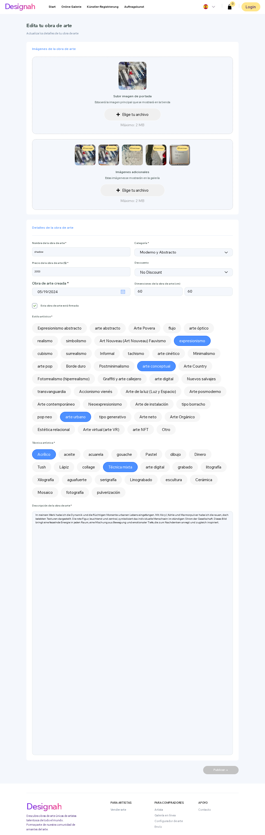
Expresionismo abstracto (60, 328)
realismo (45, 340)
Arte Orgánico (182, 416)
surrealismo (76, 353)
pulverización (108, 492)
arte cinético (169, 353)
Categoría (140, 243)
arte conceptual (156, 366)
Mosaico (45, 492)
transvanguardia (52, 391)
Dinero (200, 454)
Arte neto (148, 416)
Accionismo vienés (95, 391)
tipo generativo (112, 416)
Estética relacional (54, 429)
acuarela (96, 454)
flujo (172, 328)
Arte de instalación (151, 404)
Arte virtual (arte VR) (101, 429)
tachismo (136, 353)
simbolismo (76, 340)
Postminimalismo (114, 366)
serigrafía (108, 479)
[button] (229, 7)
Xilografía (46, 479)
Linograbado (141, 479)
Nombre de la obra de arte (48, 243)
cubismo (45, 353)
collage (88, 467)
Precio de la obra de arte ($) (49, 263)
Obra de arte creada (51, 283)
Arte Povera (144, 328)
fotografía (75, 492)
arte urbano (75, 416)
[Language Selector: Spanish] (209, 7)
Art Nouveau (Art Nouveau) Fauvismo (133, 340)
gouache (124, 454)
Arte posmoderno (205, 391)
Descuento (142, 263)
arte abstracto (107, 328)
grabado (185, 467)
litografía (213, 467)
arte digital (164, 378)
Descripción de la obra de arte (51, 505)
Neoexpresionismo (105, 404)
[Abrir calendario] (123, 292)
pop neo (45, 416)
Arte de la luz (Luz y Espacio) (151, 391)
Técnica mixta (120, 467)
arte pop (45, 366)
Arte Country (195, 366)
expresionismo (192, 340)
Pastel (151, 454)
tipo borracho (193, 404)
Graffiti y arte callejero (122, 378)
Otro (166, 429)
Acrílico (44, 454)
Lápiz (64, 467)
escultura (174, 479)
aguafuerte (77, 479)
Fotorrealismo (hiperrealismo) (64, 378)
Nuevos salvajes (201, 378)
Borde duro (76, 366)
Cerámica (203, 479)
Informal (107, 353)
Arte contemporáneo (56, 404)
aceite (69, 454)
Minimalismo (204, 353)
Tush (42, 467)
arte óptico (199, 328)
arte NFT (141, 429)
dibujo (175, 454)
